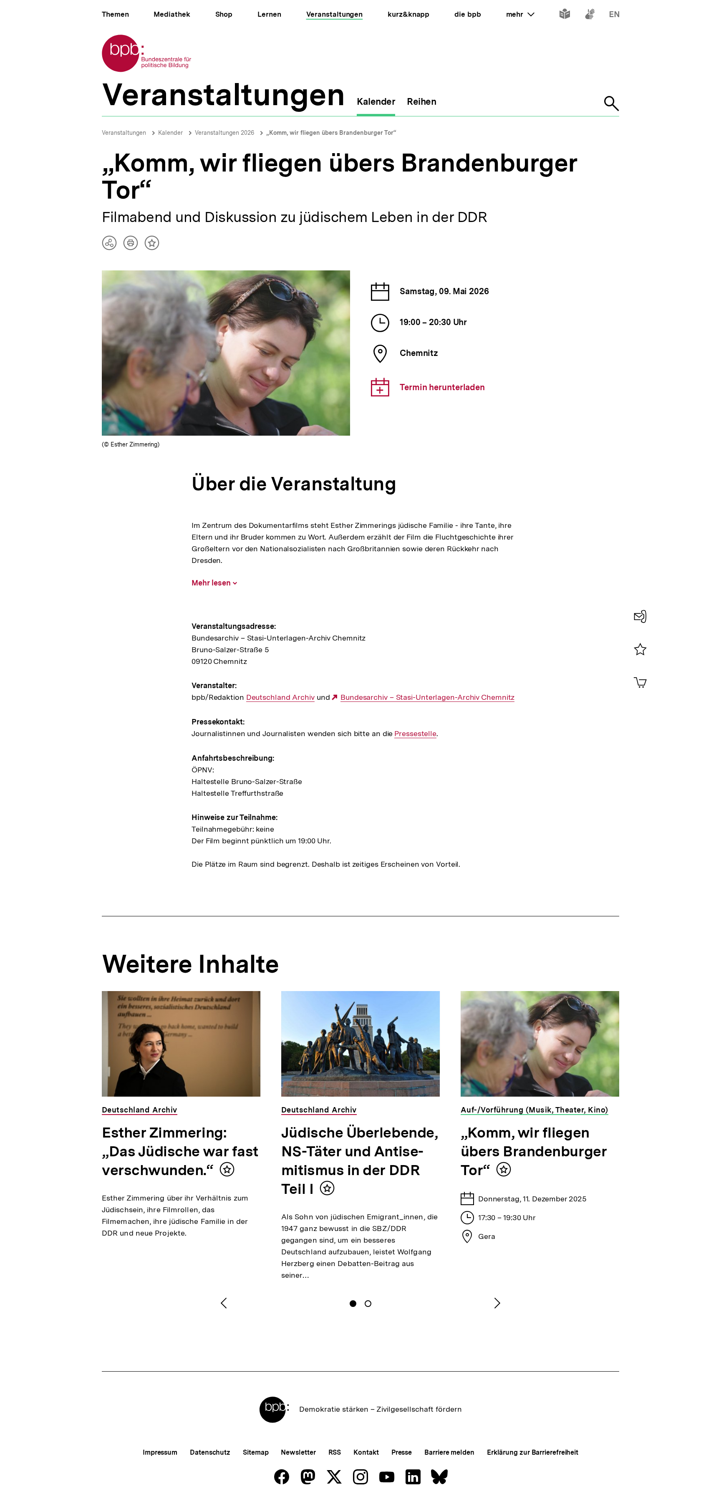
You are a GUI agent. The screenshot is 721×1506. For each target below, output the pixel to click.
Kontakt (365, 1452)
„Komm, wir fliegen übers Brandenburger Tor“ (331, 132)
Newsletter (298, 1452)
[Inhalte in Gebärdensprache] (590, 15)
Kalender (170, 132)
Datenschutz (210, 1452)
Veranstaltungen (124, 132)
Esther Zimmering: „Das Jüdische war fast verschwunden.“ (180, 1151)
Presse (401, 1452)
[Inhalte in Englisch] (614, 15)
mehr (520, 14)
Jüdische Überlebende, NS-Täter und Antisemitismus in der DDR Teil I (359, 1161)
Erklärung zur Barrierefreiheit (532, 1452)
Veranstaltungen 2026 (224, 132)
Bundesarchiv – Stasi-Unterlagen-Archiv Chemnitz (427, 697)
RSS (334, 1452)
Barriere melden (449, 1452)
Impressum (160, 1452)
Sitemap (255, 1452)
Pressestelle (415, 733)
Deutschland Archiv (280, 697)
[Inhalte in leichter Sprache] (565, 15)
